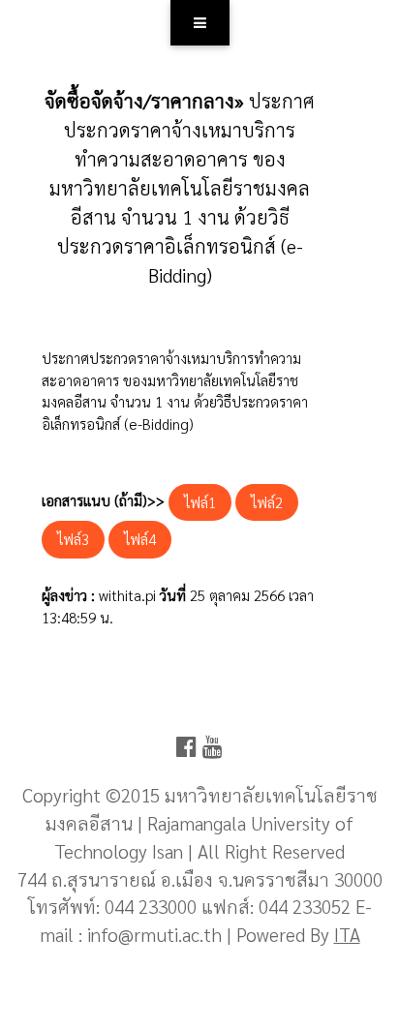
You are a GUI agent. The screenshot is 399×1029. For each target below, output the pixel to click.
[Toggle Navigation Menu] (200, 22)
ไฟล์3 (73, 539)
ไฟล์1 (200, 502)
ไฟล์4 (140, 539)
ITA (347, 934)
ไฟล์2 (267, 502)
